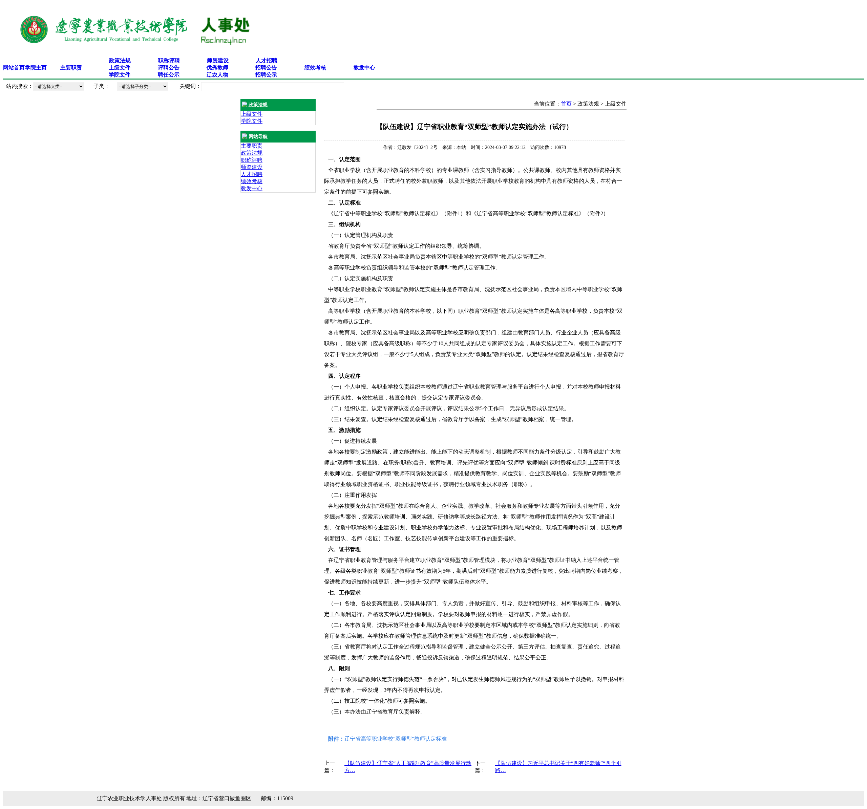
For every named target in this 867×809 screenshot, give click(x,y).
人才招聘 (266, 60)
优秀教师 (217, 67)
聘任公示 (168, 75)
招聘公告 (266, 67)
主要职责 (71, 67)
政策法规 (120, 60)
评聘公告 (168, 67)
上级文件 (119, 67)
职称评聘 (169, 60)
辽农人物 (217, 75)
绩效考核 (315, 67)
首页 (566, 104)
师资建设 (218, 60)
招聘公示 (266, 75)
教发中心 (364, 67)
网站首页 (14, 67)
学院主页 (36, 67)
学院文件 (119, 75)
